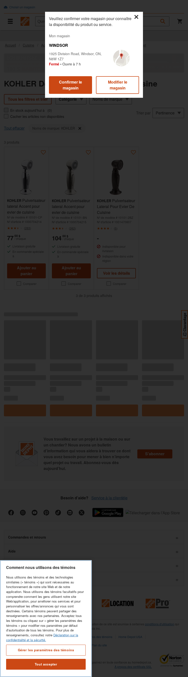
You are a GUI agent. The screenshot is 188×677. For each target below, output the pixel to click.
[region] (46, 618)
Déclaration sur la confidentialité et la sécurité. (42, 637)
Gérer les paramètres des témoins (46, 650)
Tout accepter (46, 664)
